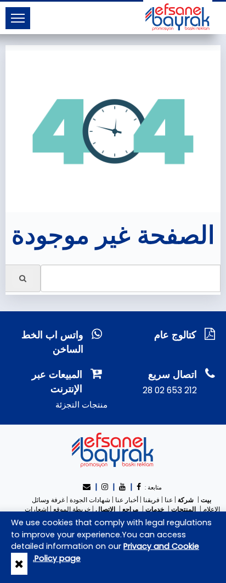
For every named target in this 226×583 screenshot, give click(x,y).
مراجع (130, 509)
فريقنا (151, 499)
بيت (206, 499)
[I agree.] (19, 564)
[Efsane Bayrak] (178, 16)
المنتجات (183, 509)
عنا (169, 499)
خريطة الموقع (72, 509)
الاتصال (105, 509)
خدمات (154, 509)
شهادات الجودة (90, 499)
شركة (186, 499)
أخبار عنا (126, 499)
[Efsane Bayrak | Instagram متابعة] (104, 486)
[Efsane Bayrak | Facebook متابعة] (138, 486)
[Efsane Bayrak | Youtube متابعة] (122, 486)
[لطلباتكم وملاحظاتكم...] (88, 486)
